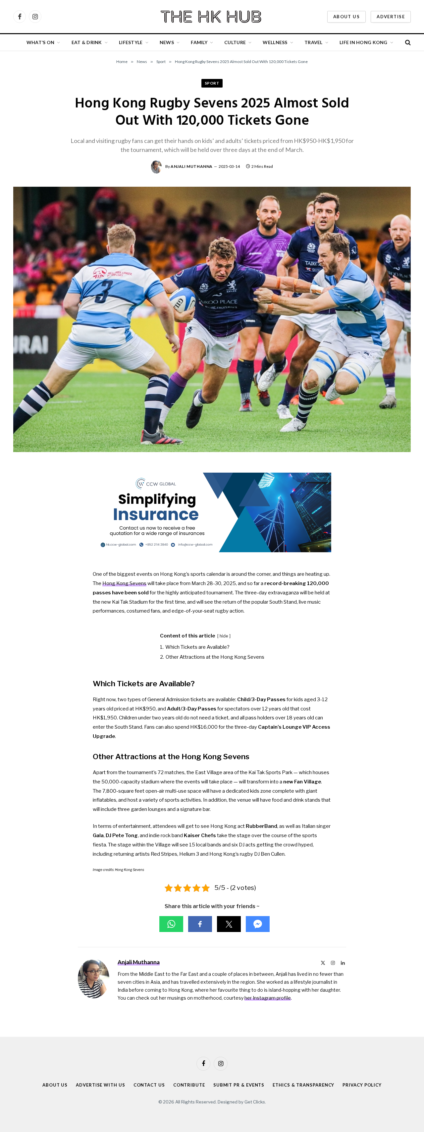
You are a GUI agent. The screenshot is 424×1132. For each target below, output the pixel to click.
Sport (212, 83)
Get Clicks (254, 1101)
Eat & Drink (87, 42)
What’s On (40, 42)
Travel (313, 42)
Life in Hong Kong (364, 42)
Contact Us (149, 1085)
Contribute (189, 1085)
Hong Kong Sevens (124, 583)
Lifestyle (131, 42)
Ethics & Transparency (303, 1085)
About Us (346, 16)
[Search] (407, 42)
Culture (235, 42)
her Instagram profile (267, 998)
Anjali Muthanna (192, 166)
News (167, 42)
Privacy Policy (362, 1085)
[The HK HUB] (212, 16)
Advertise (391, 16)
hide (224, 635)
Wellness (275, 42)
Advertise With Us (100, 1085)
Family (199, 42)
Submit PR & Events (238, 1085)
